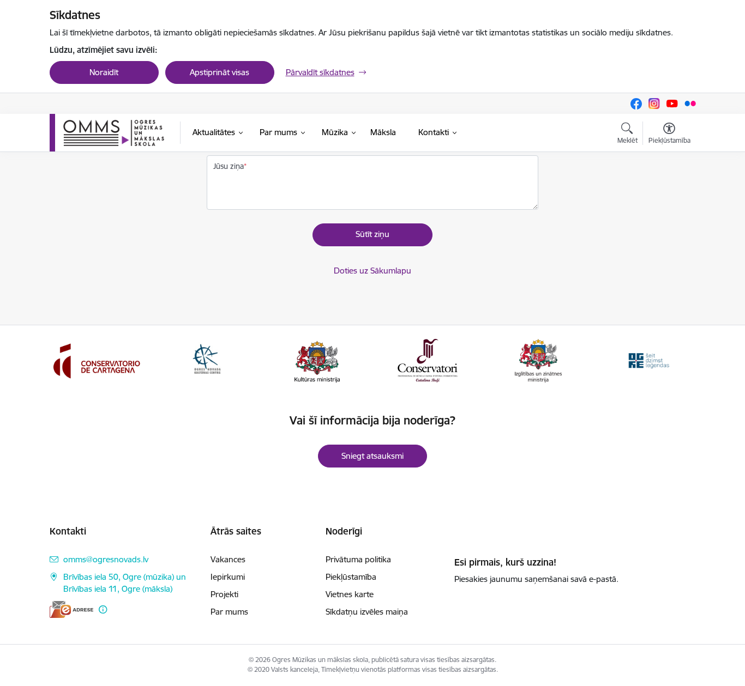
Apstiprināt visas (219, 72)
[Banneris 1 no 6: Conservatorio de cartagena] (97, 360)
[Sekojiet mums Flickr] (690, 103)
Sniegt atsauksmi (372, 456)
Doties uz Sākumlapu (372, 270)
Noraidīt (103, 72)
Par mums (229, 611)
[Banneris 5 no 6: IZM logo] (538, 360)
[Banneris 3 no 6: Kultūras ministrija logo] (317, 360)
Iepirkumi (228, 577)
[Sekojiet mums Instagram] (654, 103)
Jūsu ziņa (228, 166)
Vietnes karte (350, 594)
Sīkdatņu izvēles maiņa (367, 611)
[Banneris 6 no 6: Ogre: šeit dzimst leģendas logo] (648, 360)
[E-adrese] (71, 609)
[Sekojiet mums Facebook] (636, 104)
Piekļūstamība (351, 577)
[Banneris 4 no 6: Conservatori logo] (428, 360)
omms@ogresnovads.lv (105, 559)
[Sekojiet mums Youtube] (672, 103)
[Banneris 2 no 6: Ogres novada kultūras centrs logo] (207, 360)
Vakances (228, 559)
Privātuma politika (358, 559)
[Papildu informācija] (103, 609)
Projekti (224, 594)
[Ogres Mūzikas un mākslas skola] (113, 133)
